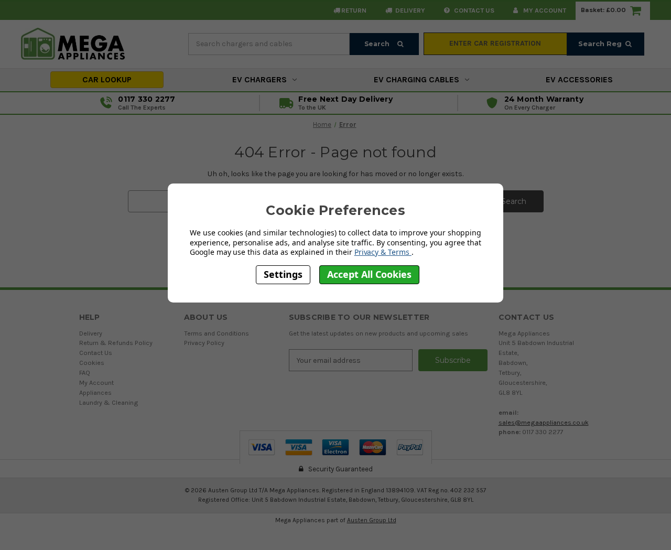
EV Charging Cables (416, 79)
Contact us (473, 10)
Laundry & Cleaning (108, 402)
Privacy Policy (204, 343)
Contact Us (95, 353)
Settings (283, 274)
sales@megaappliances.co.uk (544, 422)
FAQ (84, 372)
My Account (544, 10)
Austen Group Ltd (371, 520)
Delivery (409, 10)
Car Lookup (107, 79)
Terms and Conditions (216, 333)
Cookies (91, 362)
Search (377, 44)
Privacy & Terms (383, 252)
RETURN (353, 10)
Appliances (95, 392)
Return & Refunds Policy (116, 343)
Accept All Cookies (369, 274)
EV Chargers (259, 79)
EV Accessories (579, 79)
